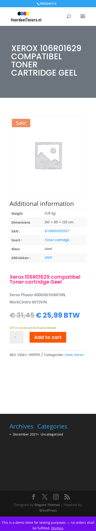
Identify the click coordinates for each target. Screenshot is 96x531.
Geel (68, 354)
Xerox (79, 354)
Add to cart (48, 337)
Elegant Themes (47, 505)
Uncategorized (52, 434)
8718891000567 (57, 231)
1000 (48, 257)
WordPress (48, 510)
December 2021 (25, 434)
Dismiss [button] (57, 528)
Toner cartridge (57, 240)
